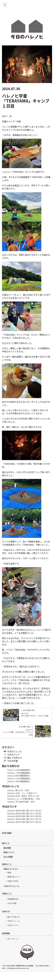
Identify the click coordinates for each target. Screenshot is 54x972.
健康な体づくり (13, 876)
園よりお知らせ (14, 757)
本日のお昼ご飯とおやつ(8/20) (24, 810)
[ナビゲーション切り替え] (4, 4)
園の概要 (7, 847)
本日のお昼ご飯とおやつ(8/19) (24, 813)
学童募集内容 (12, 899)
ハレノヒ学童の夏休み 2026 (23, 798)
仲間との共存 (12, 881)
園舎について (9, 852)
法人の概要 (8, 856)
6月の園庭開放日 (18, 775)
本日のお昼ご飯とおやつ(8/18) (24, 816)
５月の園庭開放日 (18, 778)
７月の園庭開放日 (18, 772)
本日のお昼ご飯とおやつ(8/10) (24, 822)
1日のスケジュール (11, 886)
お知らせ (6, 911)
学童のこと (7, 893)
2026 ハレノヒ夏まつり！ (22, 793)
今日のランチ (13, 754)
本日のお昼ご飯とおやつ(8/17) (24, 819)
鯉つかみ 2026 (18, 790)
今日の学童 (12, 760)
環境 (9, 872)
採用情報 (6, 933)
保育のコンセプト (11, 869)
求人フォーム (12, 938)
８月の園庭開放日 (18, 770)
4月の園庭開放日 (18, 781)
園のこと (6, 843)
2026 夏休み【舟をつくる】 (23, 795)
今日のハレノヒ (14, 751)
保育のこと (7, 864)
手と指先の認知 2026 (20, 801)
